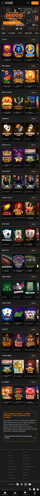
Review (25, 478)
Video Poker (11, 478)
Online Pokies (12, 469)
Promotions (26, 475)
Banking (10, 455)
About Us (25, 461)
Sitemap (25, 472)
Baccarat (10, 475)
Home (10, 452)
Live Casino (26, 455)
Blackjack (10, 472)
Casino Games (12, 466)
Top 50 (20, 33)
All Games (12, 33)
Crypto (10, 458)
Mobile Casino (27, 458)
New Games (28, 33)
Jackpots (25, 452)
